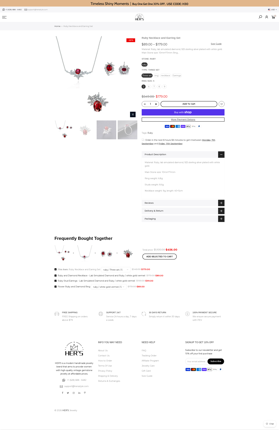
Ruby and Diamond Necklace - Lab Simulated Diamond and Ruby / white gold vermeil (101, 275)
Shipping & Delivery (108, 376)
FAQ (144, 350)
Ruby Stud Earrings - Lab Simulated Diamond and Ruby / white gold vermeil (96, 281)
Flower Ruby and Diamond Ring (74, 286)
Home (57, 26)
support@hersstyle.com (38, 9)
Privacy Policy (105, 371)
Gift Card (146, 371)
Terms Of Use (105, 365)
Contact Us (103, 355)
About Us (103, 350)
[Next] (132, 78)
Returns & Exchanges (109, 381)
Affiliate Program (150, 360)
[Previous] (60, 78)
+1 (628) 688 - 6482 (14, 9)
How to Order (105, 360)
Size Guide (216, 44)
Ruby (150, 133)
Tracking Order (149, 355)
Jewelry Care (148, 365)
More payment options (183, 119)
